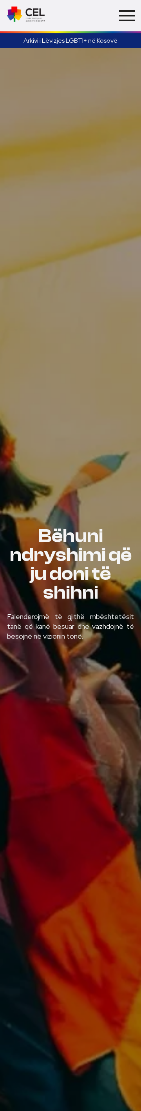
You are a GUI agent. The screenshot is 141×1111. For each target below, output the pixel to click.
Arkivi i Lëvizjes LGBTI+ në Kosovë (71, 40)
